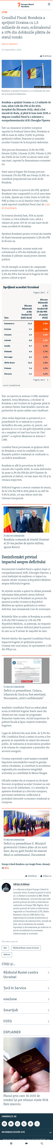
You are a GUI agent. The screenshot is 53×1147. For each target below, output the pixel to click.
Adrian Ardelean (10, 44)
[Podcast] (11, 1143)
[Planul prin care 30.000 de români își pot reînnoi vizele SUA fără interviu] (26, 1064)
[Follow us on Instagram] (17, 1124)
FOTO (7, 1021)
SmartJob (10, 1010)
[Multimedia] (26, 1143)
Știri (4, 12)
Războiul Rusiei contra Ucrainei (20, 975)
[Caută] (42, 1143)
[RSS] (24, 1124)
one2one (10, 999)
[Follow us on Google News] (30, 1124)
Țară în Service (14, 988)
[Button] (45, 56)
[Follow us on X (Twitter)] (37, 1124)
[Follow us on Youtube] (11, 1124)
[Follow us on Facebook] (4, 1124)
